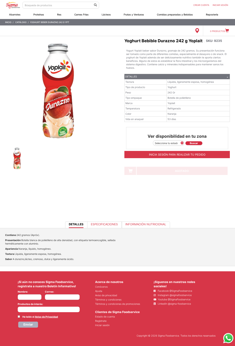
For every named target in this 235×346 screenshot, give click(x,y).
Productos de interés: (30, 304)
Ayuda (98, 291)
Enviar (28, 324)
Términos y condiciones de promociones (117, 303)
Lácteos (106, 14)
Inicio (8, 22)
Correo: (49, 291)
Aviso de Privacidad (46, 316)
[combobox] (49, 309)
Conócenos (101, 286)
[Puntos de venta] (197, 31)
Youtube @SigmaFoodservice (173, 299)
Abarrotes (14, 14)
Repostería (212, 14)
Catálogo (20, 22)
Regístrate (100, 320)
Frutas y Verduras (134, 14)
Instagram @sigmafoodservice (174, 295)
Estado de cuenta (105, 316)
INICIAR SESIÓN (220, 5)
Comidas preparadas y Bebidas (175, 14)
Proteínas (38, 14)
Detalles (131, 76)
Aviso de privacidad (106, 295)
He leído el (40, 316)
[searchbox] (19, 309)
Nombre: (23, 291)
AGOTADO (182, 171)
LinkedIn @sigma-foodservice (174, 303)
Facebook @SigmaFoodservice (174, 290)
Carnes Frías (81, 14)
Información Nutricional (145, 224)
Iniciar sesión (102, 325)
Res (59, 14)
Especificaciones (104, 224)
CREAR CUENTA (201, 5)
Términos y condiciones (108, 299)
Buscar (194, 143)
